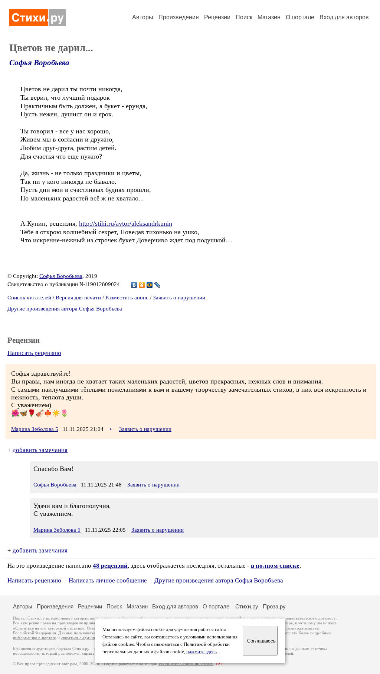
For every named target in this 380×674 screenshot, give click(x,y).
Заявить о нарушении (179, 298)
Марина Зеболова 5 (34, 429)
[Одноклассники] (142, 285)
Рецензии (217, 17)
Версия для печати (78, 298)
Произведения (178, 17)
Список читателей (29, 298)
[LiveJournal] (157, 285)
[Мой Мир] (150, 285)
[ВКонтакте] (134, 285)
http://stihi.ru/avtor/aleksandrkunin (125, 223)
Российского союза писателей (186, 664)
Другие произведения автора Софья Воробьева (64, 309)
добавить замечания (40, 450)
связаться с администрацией (87, 638)
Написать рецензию (34, 352)
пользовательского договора (309, 618)
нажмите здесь (201, 651)
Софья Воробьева (39, 62)
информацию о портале (34, 638)
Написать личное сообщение (108, 580)
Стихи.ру (246, 606)
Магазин (269, 17)
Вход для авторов (344, 17)
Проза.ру (274, 606)
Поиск (244, 17)
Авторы (142, 17)
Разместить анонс (126, 298)
